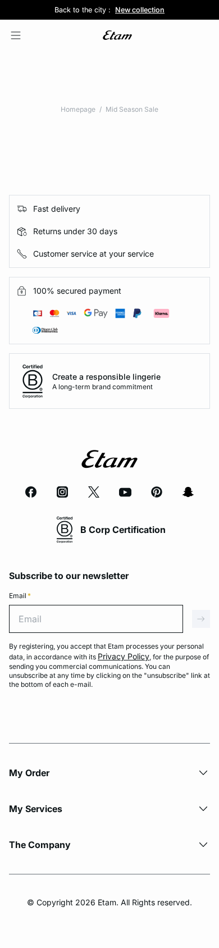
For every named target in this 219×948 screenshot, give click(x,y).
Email (20, 595)
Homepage (78, 109)
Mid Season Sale (132, 109)
